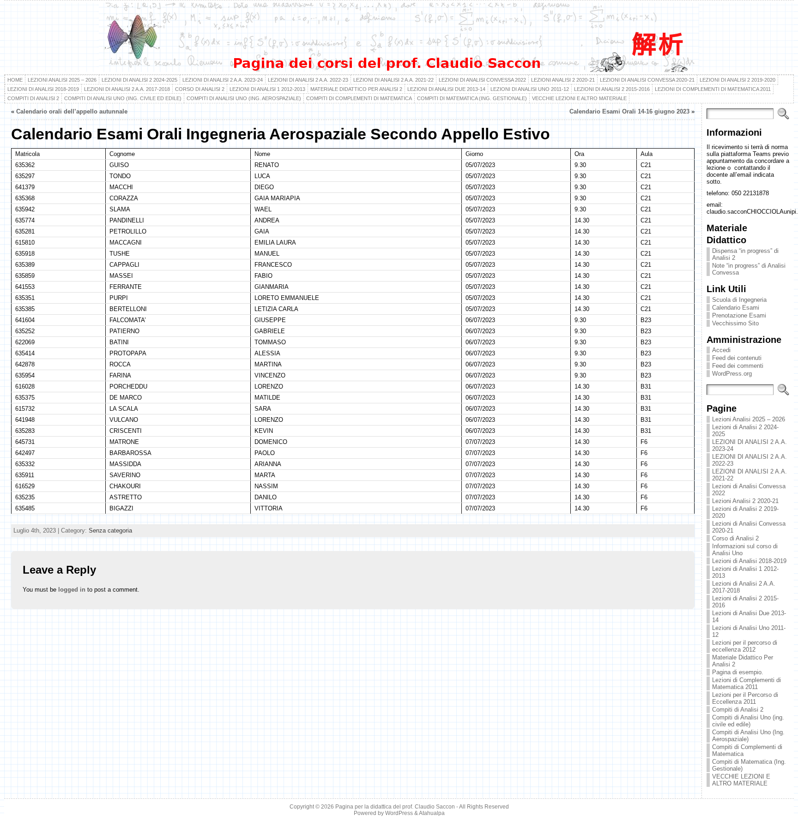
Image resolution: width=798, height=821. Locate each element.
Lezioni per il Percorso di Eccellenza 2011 (745, 698)
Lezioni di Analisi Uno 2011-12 (749, 631)
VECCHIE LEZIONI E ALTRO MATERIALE (741, 780)
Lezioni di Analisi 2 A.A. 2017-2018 (743, 587)
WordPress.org (732, 373)
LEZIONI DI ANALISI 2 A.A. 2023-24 (749, 445)
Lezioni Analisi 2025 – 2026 (748, 419)
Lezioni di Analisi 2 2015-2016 (745, 602)
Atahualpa (432, 813)
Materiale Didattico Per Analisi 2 (742, 661)
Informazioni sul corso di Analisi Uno (745, 550)
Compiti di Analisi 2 (737, 709)
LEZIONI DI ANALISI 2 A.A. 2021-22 (749, 475)
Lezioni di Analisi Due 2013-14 (749, 616)
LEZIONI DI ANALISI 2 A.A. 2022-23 (749, 460)
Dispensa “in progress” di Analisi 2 (745, 254)
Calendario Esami (735, 307)
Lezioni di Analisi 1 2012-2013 (745, 572)
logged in (71, 589)
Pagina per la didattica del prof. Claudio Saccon (395, 806)
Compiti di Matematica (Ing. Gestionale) (749, 765)
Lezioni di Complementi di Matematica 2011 (746, 683)
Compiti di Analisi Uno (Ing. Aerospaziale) (748, 736)
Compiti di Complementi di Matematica (747, 750)
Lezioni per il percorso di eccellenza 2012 (744, 646)
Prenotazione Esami (739, 315)
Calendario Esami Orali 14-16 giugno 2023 (629, 111)
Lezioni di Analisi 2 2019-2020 (745, 512)
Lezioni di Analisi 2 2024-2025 (745, 430)
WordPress (399, 813)
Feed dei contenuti (737, 357)
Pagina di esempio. (737, 672)
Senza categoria (110, 530)
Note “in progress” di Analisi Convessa (749, 269)
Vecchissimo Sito (735, 323)
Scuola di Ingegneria (739, 299)
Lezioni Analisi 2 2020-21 (745, 500)
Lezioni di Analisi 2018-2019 (749, 560)
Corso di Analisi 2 (735, 538)
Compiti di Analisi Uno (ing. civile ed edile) (748, 721)
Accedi (721, 350)
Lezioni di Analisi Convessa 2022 (749, 490)
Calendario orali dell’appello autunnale (71, 111)
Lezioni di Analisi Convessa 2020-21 (749, 527)
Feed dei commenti (737, 365)
